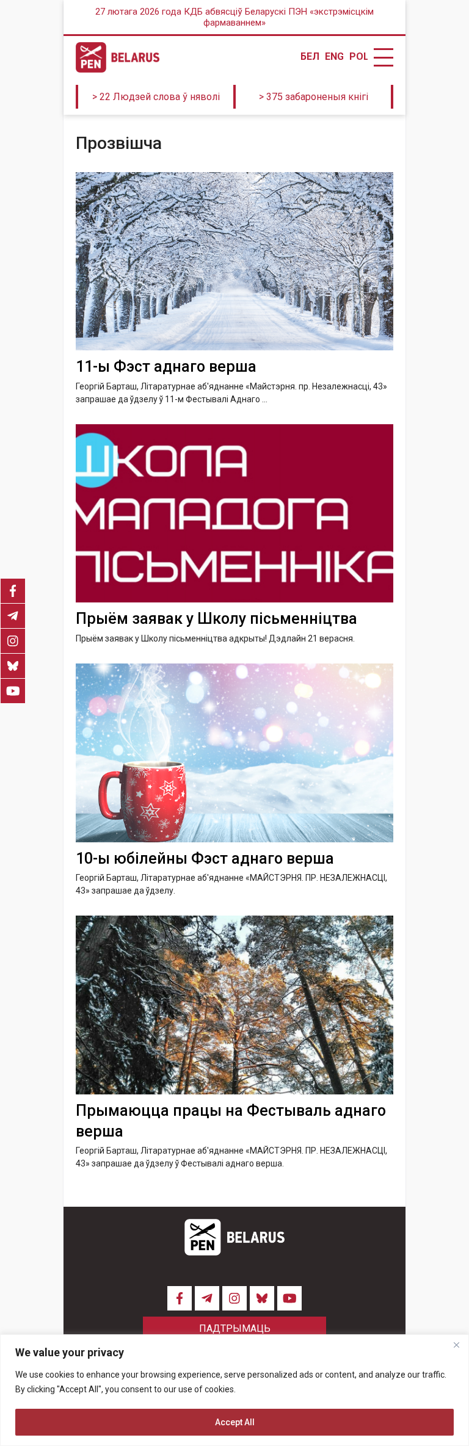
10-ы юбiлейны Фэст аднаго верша (205, 858)
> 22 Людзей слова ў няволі (156, 97)
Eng (334, 57)
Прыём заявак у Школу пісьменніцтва (216, 618)
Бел (309, 57)
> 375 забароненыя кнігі (313, 97)
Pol (358, 57)
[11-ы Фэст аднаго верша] (234, 261)
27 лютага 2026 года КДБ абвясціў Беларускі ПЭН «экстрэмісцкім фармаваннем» (234, 17)
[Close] (456, 1344)
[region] (234, 1390)
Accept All (235, 1422)
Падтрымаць (235, 1328)
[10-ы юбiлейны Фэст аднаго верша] (234, 752)
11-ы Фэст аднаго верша (166, 366)
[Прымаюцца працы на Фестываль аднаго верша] (234, 1005)
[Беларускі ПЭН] (117, 57)
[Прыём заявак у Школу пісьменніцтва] (234, 513)
